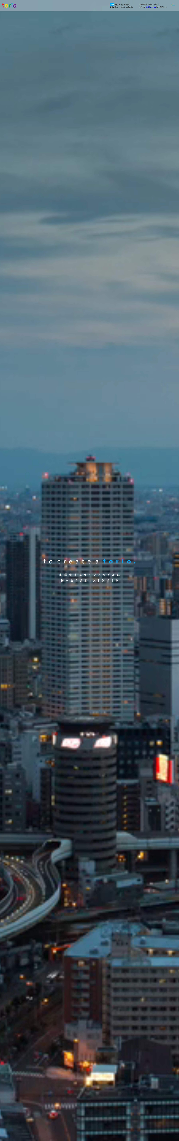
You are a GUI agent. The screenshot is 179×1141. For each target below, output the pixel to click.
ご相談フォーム (151, 7)
